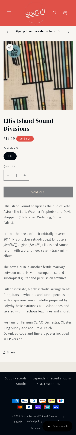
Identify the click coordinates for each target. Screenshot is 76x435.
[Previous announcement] (7, 32)
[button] (9, 13)
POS (40, 416)
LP (12, 157)
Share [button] (11, 352)
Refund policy (34, 421)
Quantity (9, 166)
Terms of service (40, 428)
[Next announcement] (69, 32)
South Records (29, 416)
